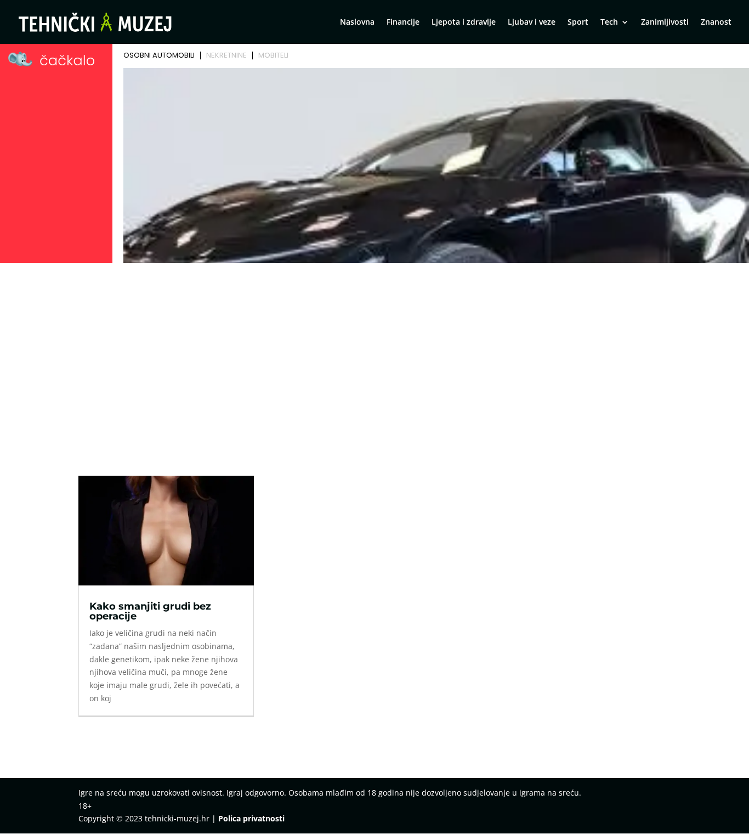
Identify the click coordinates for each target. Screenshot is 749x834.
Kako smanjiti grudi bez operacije (150, 611)
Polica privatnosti (251, 818)
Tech (609, 22)
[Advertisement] (374, 349)
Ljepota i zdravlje (464, 22)
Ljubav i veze (531, 22)
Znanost (716, 22)
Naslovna (357, 22)
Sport (578, 22)
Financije (403, 22)
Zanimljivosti (665, 22)
